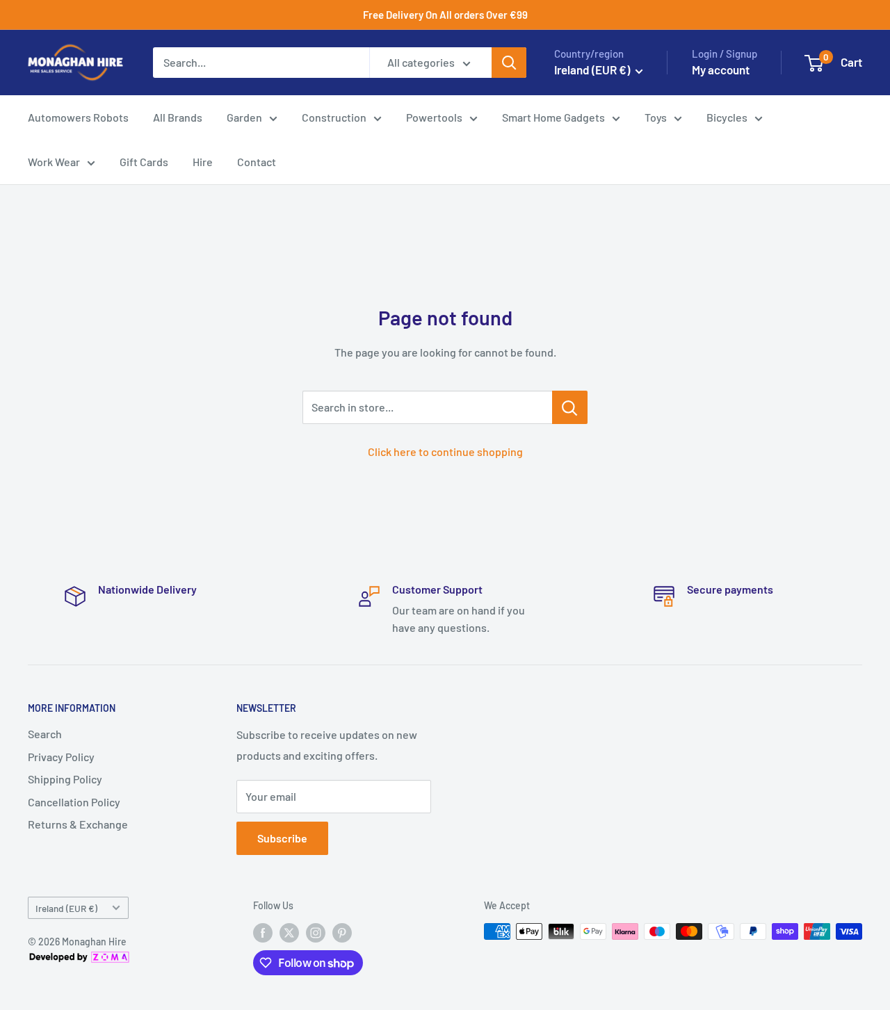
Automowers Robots (78, 117)
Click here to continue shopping (445, 451)
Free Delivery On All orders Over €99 (445, 14)
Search (45, 733)
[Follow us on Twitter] (289, 933)
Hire (203, 161)
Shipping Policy (65, 778)
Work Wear (54, 161)
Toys (656, 117)
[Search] (509, 62)
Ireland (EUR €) (66, 908)
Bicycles (726, 117)
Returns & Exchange (78, 824)
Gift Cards (144, 161)
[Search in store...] (570, 407)
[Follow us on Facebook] (263, 933)
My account (721, 69)
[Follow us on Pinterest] (342, 933)
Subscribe (282, 838)
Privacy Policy (61, 756)
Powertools (434, 117)
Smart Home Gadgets (553, 117)
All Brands (177, 117)
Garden (244, 117)
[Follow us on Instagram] (315, 933)
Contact (256, 161)
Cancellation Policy (74, 801)
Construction (334, 117)
